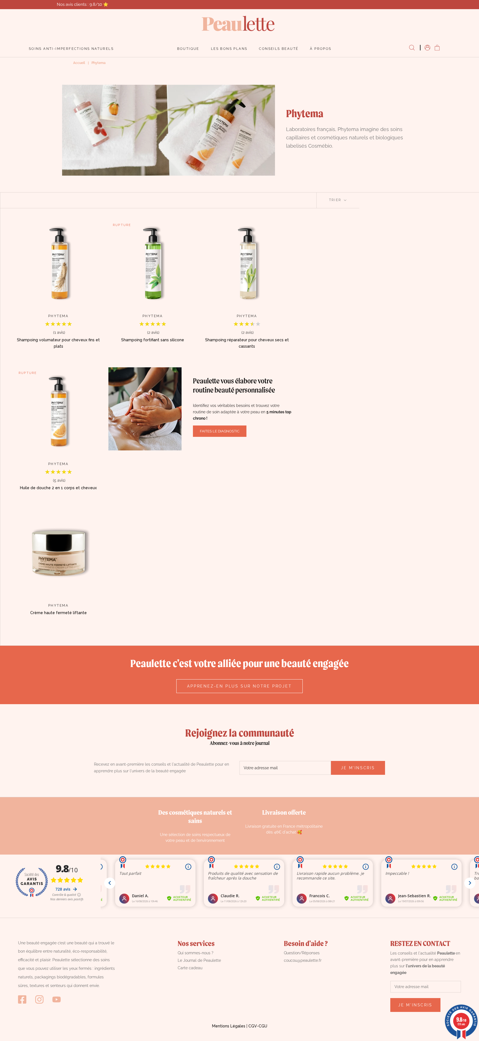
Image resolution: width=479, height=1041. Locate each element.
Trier (336, 200)
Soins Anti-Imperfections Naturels (71, 49)
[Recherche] (412, 48)
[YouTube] (56, 999)
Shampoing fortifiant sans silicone (152, 340)
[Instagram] (39, 999)
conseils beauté (278, 49)
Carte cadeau (190, 968)
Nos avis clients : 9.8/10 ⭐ (82, 4)
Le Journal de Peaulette (199, 960)
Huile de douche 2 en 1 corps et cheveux (58, 488)
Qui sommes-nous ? (195, 953)
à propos (320, 49)
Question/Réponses (302, 953)
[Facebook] (22, 999)
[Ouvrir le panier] (437, 48)
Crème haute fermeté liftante (58, 613)
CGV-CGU (257, 1026)
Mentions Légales (228, 1026)
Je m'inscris (358, 768)
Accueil (79, 63)
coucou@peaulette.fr (303, 960)
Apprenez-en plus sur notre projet (239, 686)
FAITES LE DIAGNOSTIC (220, 431)
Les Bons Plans (229, 49)
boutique (188, 49)
